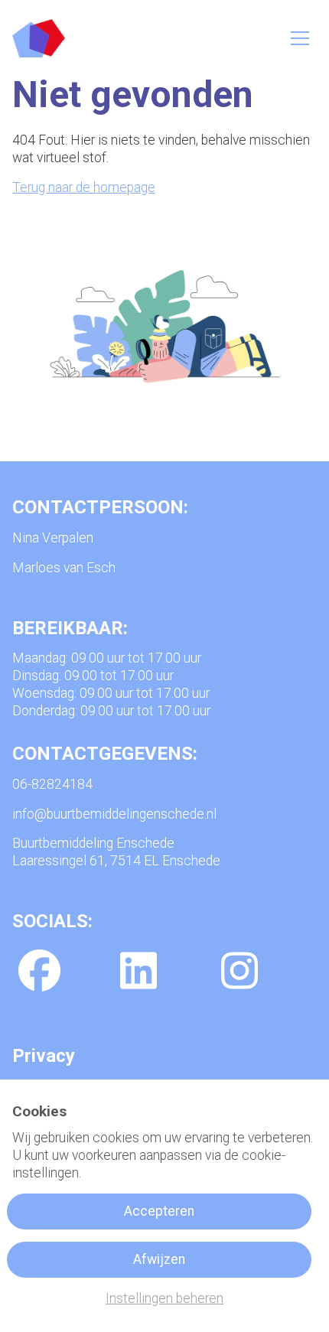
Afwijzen (159, 1259)
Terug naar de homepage (83, 187)
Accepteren (159, 1211)
